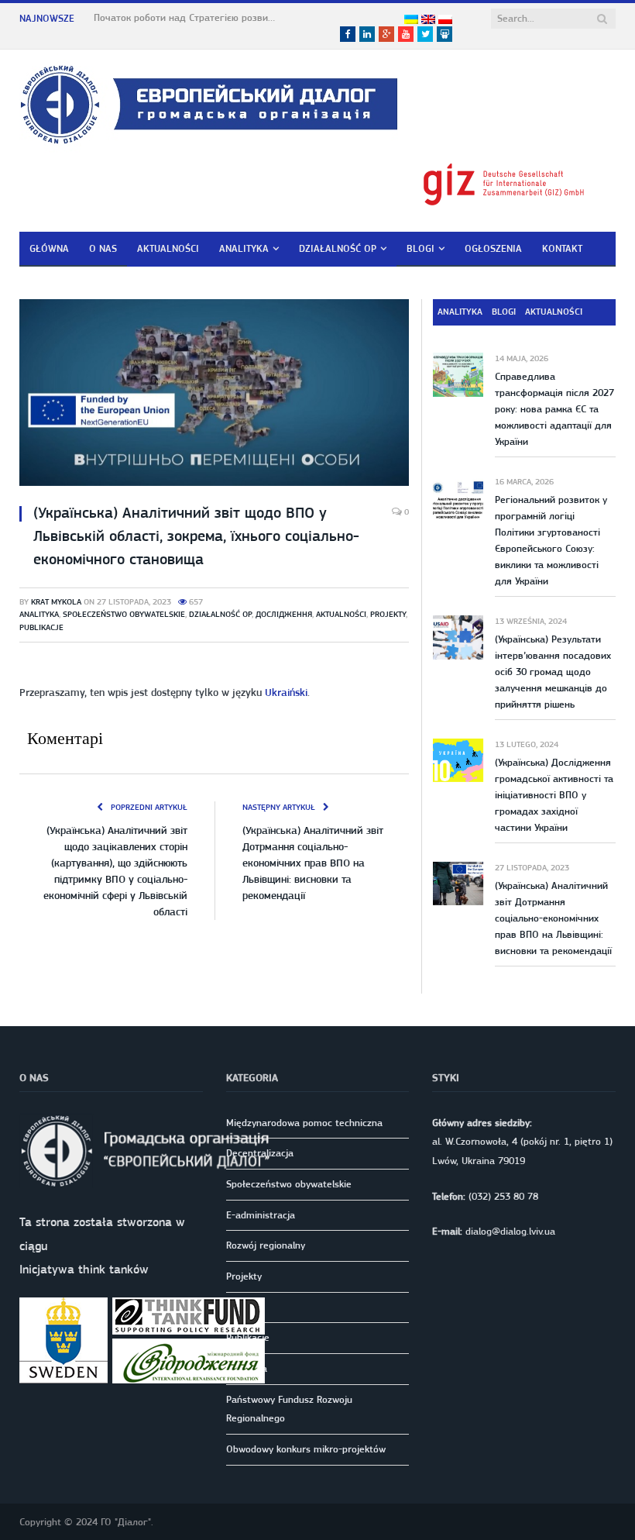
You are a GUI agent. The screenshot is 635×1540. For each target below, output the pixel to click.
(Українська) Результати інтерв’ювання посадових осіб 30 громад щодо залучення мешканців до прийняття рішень (553, 671)
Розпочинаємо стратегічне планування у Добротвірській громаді (187, 17)
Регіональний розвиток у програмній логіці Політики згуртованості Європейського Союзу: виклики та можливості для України (551, 540)
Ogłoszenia (493, 248)
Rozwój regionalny (265, 1245)
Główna (49, 248)
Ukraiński (286, 692)
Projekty (388, 614)
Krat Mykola (56, 602)
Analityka (244, 248)
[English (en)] (428, 20)
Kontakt (562, 248)
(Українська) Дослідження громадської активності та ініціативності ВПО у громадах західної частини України (554, 794)
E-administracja (260, 1215)
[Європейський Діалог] (208, 102)
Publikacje (41, 627)
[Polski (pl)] (445, 20)
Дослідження (284, 614)
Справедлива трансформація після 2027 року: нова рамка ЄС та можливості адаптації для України (554, 408)
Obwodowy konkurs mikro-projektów (306, 1449)
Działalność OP (337, 248)
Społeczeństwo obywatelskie (124, 614)
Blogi (420, 248)
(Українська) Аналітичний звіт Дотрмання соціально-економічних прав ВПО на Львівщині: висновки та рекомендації (312, 862)
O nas (103, 248)
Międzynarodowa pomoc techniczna (304, 1122)
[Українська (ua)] (411, 20)
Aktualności (168, 248)
